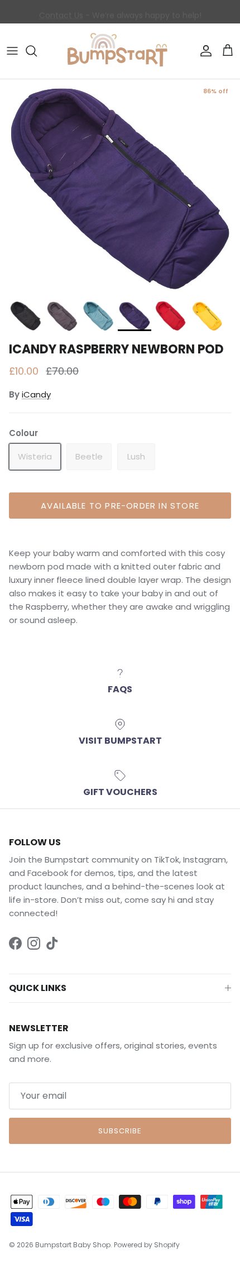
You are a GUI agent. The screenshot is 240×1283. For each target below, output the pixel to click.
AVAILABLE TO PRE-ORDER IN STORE (120, 505)
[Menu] (12, 51)
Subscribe (120, 1131)
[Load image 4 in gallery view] (120, 187)
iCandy (36, 394)
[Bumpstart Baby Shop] (120, 51)
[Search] (37, 51)
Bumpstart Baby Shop (73, 1245)
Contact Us (61, 12)
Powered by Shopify (147, 1245)
